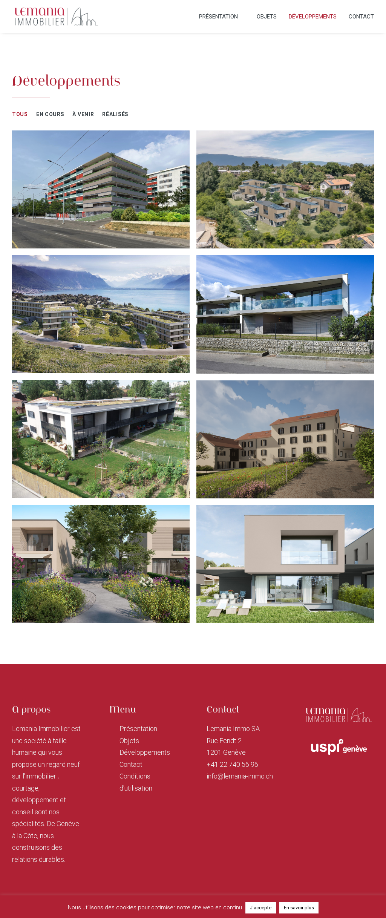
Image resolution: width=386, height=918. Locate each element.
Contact (361, 16)
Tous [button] (20, 114)
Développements (313, 16)
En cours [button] (50, 114)
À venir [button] (83, 114)
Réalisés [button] (115, 114)
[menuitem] (224, 16)
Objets (267, 16)
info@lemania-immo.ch (240, 776)
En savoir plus (299, 907)
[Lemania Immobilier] (56, 16)
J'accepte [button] (260, 907)
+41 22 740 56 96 (232, 764)
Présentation (218, 16)
